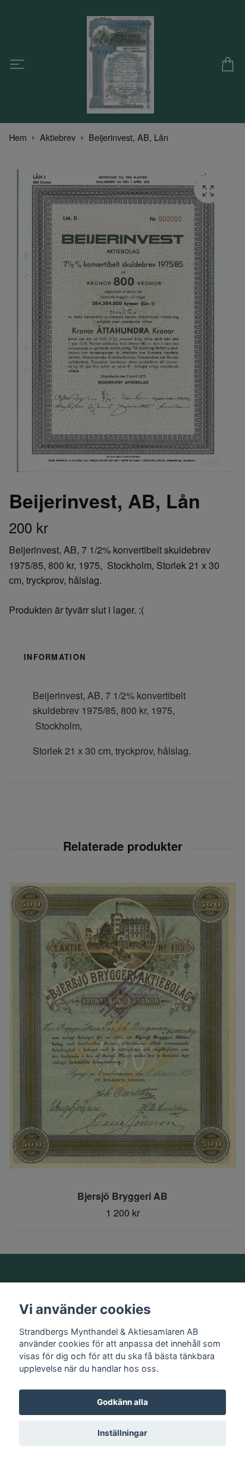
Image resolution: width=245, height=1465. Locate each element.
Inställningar (122, 1433)
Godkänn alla (122, 1402)
